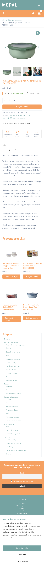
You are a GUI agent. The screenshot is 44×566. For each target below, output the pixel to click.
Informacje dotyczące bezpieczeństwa (14, 118)
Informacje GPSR (22, 513)
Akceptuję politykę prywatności (23, 481)
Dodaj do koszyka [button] (11, 276)
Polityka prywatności (22, 506)
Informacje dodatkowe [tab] (10, 150)
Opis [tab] (4, 145)
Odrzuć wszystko (22, 561)
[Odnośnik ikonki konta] (33, 13)
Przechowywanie (21, 115)
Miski (28, 115)
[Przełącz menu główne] (39, 4)
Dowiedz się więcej (9, 319)
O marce (22, 503)
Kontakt (22, 511)
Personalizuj (22, 555)
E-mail (22, 473)
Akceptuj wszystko (22, 548)
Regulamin (22, 508)
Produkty (12, 115)
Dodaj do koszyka (22, 106)
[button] (3, 13)
